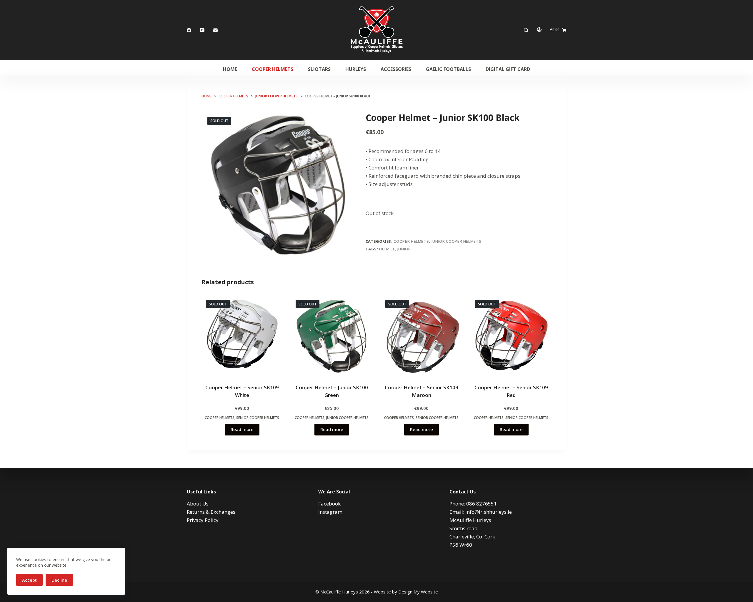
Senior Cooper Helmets (257, 417)
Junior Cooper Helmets (457, 241)
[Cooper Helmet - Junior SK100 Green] (331, 335)
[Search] (526, 30)
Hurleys (355, 69)
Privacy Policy (203, 520)
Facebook (329, 503)
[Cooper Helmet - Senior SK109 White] (241, 335)
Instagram (330, 511)
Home (230, 69)
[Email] (215, 30)
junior (404, 249)
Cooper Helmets (272, 69)
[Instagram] (202, 30)
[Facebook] (189, 30)
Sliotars (319, 69)
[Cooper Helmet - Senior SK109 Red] (511, 335)
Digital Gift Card (508, 69)
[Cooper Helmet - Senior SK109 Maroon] (421, 335)
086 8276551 (481, 503)
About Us (198, 503)
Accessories (396, 69)
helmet (387, 249)
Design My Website (418, 592)
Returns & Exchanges (211, 511)
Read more (242, 429)
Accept (29, 580)
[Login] (539, 30)
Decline (59, 580)
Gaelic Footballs (448, 69)
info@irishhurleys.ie (488, 511)
